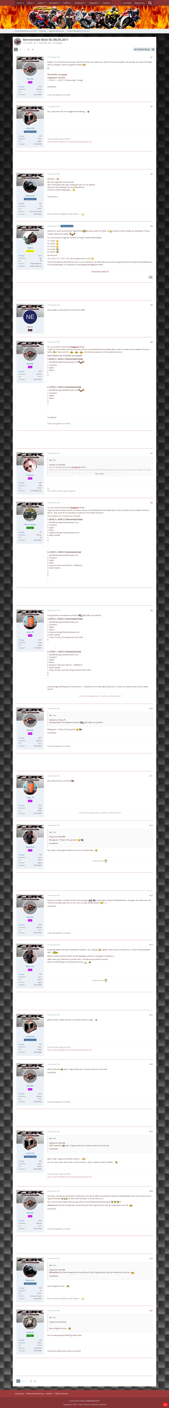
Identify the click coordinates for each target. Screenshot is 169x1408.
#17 (151, 1131)
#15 (151, 1015)
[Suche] (150, 3)
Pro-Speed (63, 74)
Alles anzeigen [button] (99, 474)
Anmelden (127, 3)
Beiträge (21, 87)
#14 (151, 945)
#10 (151, 708)
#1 (151, 57)
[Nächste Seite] (32, 49)
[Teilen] (153, 49)
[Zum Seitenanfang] (165, 1405)
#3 (151, 174)
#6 (151, 342)
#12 (151, 825)
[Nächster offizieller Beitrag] (151, 277)
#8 (151, 503)
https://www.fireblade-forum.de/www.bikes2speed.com (69, 142)
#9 (151, 610)
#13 (151, 895)
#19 (151, 1258)
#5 (151, 305)
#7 (151, 453)
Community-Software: (84, 1401)
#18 (151, 1191)
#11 (151, 776)
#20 (151, 1310)
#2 (151, 106)
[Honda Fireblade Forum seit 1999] (84, 17)
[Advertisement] (84, 160)
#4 (151, 226)
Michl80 (29, 43)
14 (28, 49)
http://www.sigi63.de (100, 271)
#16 (151, 1064)
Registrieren (139, 3)
